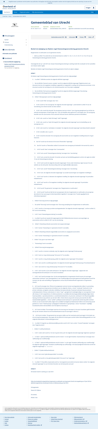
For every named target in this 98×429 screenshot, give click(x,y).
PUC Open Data (55, 421)
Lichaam (6, 42)
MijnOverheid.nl (78, 417)
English (6, 421)
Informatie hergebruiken (34, 417)
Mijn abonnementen (37, 12)
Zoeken (7, 425)
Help (6, 423)
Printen (82, 37)
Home (15, 12)
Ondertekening (9, 45)
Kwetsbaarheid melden (34, 425)
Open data (54, 417)
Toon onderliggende (3, 42)
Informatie (72, 37)
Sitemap (30, 423)
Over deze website (9, 417)
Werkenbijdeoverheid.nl (80, 423)
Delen (90, 37)
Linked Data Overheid (57, 419)
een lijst (83, 194)
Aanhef (6, 40)
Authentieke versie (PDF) (58, 37)
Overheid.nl (7, 12)
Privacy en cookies (32, 419)
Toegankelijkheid (32, 421)
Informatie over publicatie (10, 53)
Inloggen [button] (88, 7)
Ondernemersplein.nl (80, 421)
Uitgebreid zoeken (25, 12)
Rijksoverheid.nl (78, 419)
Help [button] (92, 12)
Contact (7, 419)
